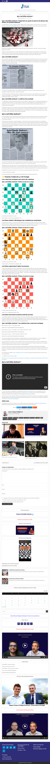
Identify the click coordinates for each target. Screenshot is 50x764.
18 (31, 600)
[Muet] (44, 657)
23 (18, 602)
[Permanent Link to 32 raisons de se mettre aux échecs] (5, 581)
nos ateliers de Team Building (12, 398)
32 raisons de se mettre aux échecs (16, 578)
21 (5, 602)
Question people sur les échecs (31, 458)
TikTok (5, 419)
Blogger (9, 419)
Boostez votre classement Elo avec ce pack (25, 629)
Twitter (19, 407)
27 (44, 602)
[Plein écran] (46, 657)
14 (5, 600)
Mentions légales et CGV (39, 748)
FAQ (24, 750)
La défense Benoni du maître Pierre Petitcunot (33, 436)
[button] (25, 645)
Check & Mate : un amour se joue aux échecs (10, 668)
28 (5, 605)
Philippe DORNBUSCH (22, 18)
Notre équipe (36, 747)
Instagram (27, 417)
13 (44, 598)
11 (31, 598)
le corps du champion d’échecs (14, 24)
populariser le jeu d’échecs (39, 403)
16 (18, 600)
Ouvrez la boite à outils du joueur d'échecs (25, 709)
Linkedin (30, 407)
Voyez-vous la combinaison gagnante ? (9, 670)
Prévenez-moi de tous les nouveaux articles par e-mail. (13, 501)
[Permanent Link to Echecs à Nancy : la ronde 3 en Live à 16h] (13, 448)
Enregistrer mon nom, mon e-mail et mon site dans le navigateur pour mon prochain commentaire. (22, 498)
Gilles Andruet (28, 409)
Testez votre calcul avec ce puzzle (8, 666)
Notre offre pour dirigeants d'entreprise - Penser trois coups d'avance (25, 615)
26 (38, 602)
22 (11, 602)
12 (38, 598)
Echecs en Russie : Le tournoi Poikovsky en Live (10, 439)
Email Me (14, 419)
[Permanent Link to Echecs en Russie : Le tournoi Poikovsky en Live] (13, 431)
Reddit (35, 407)
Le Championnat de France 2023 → (41, 462)
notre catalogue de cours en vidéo (20, 352)
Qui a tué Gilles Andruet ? (25, 16)
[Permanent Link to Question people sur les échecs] (36, 449)
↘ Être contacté (6, 757)
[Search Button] (7, 1)
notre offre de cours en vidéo (26, 392)
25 (31, 602)
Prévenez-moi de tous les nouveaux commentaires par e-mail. (14, 499)
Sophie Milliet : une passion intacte (8, 664)
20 (44, 600)
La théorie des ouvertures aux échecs (17, 570)
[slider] (24, 657)
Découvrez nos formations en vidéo (25, 519)
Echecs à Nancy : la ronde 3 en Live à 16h (9, 457)
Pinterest (32, 417)
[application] (25, 645)
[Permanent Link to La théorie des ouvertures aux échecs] (5, 572)
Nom (3, 485)
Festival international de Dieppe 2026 (9, 672)
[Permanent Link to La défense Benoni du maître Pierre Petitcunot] (36, 429)
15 (11, 600)
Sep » (5, 606)
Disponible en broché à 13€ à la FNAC (9, 565)
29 (11, 605)
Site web (3, 493)
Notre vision (21, 748)
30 (18, 605)
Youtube (21, 417)
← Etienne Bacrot (5, 462)
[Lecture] (3, 657)
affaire (24, 409)
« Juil (3, 606)
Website (5, 417)
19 (38, 600)
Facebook (24, 407)
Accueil (20, 14)
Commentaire (5, 470)
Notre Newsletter (7, 759)
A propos (20, 750)
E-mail (3, 489)
